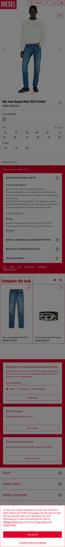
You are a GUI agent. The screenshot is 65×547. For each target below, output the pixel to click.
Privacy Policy (41, 522)
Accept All (32, 534)
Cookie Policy (9, 525)
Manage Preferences (13, 522)
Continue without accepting (32, 542)
